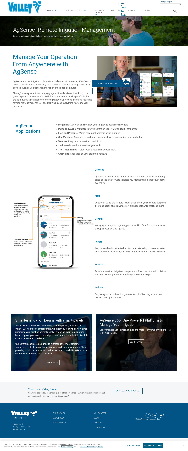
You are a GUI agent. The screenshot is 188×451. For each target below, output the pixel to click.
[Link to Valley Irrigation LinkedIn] (154, 415)
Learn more (52, 362)
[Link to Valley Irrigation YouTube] (161, 415)
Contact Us (99, 427)
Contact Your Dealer (128, 391)
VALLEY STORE (100, 413)
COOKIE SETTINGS (132, 446)
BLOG (96, 418)
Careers (98, 423)
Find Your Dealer (108, 84)
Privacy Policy (59, 423)
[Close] (184, 445)
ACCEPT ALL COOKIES (153, 446)
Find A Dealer (59, 413)
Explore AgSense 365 (110, 91)
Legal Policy (58, 418)
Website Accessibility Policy (91, 447)
